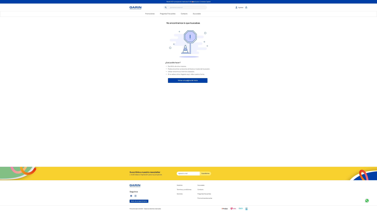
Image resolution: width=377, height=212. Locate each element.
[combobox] (185, 7)
